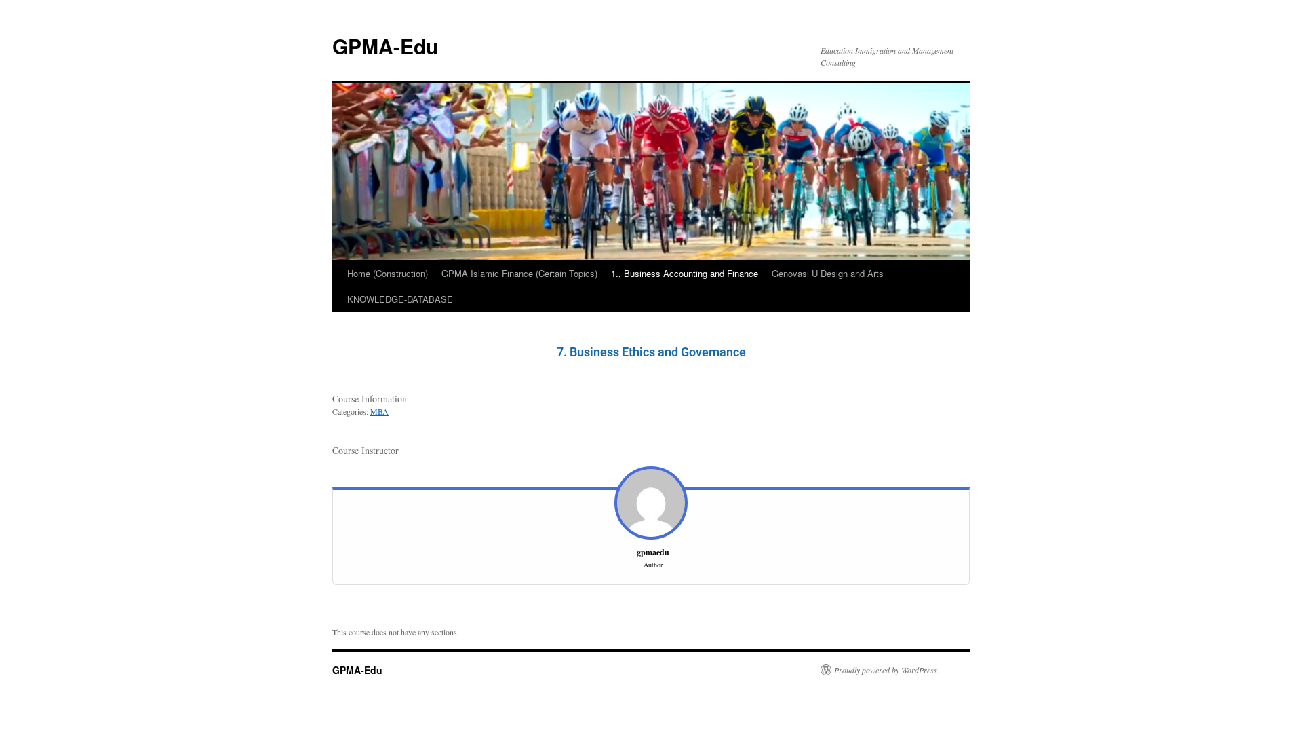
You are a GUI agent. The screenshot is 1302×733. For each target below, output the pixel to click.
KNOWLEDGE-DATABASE (400, 299)
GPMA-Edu (385, 45)
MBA (379, 411)
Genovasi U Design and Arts (828, 273)
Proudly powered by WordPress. (886, 669)
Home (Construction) (387, 273)
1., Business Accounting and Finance (684, 273)
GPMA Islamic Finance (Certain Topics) (519, 273)
